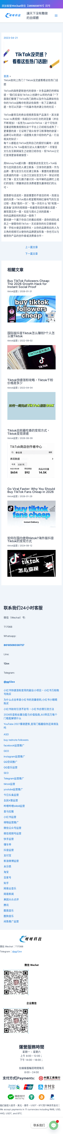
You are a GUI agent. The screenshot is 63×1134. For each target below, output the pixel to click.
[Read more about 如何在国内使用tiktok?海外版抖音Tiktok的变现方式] (31, 563)
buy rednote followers (16, 739)
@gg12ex (17, 951)
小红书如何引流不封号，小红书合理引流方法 (29, 709)
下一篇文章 (31, 254)
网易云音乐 (10, 888)
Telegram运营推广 (14, 778)
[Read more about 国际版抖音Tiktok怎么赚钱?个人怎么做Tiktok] (31, 357)
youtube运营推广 (13, 789)
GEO (6, 751)
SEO (6, 772)
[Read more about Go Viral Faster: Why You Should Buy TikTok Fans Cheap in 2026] (31, 513)
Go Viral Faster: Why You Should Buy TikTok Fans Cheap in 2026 (31, 490)
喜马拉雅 (9, 811)
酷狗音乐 (9, 916)
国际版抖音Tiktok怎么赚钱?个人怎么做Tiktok (31, 334)
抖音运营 (9, 850)
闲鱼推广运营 (11, 921)
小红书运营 (10, 817)
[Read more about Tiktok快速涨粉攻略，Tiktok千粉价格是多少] (31, 405)
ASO (6, 734)
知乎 (6, 883)
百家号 (7, 877)
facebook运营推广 (14, 745)
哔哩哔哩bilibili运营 (14, 806)
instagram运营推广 (14, 756)
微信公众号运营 (12, 827)
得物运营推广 (11, 822)
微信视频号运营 (12, 833)
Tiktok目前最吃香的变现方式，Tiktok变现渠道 (28, 432)
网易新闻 (9, 894)
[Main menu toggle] (56, 15)
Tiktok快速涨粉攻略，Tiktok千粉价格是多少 (30, 381)
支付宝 (7, 855)
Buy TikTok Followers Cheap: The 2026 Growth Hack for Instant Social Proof (28, 284)
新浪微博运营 (11, 860)
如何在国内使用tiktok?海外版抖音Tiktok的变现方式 (30, 539)
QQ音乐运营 (10, 767)
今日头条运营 (11, 794)
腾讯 (6, 905)
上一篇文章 (31, 247)
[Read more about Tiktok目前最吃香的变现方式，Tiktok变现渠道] (31, 460)
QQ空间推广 (10, 761)
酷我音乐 (9, 910)
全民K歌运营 (11, 800)
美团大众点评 (11, 899)
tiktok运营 (12, 291)
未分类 (7, 866)
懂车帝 (7, 844)
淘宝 (6, 872)
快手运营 (9, 839)
